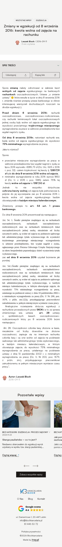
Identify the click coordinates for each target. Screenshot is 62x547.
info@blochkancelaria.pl (31, 520)
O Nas (20, 498)
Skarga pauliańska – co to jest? (19, 439)
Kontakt (41, 498)
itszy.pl (35, 539)
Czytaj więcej (9, 455)
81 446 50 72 (31, 524)
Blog (30, 498)
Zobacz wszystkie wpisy (31, 474)
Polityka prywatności (31, 531)
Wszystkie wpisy (23, 20)
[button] (31, 508)
